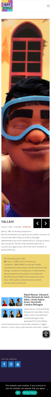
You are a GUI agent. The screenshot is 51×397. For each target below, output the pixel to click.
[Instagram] (11, 364)
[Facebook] (4, 364)
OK (18, 393)
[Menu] (48, 5)
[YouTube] (18, 364)
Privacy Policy (30, 393)
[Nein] (47, 389)
